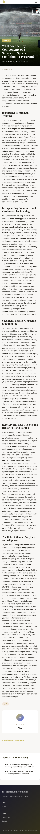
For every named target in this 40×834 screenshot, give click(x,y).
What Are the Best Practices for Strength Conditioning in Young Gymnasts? (19, 772)
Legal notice (6, 817)
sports (6, 40)
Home (4, 806)
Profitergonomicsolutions (15, 791)
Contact (4, 821)
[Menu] (36, 2)
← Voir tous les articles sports (13, 740)
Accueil (4, 69)
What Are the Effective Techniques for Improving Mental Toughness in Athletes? (19, 766)
